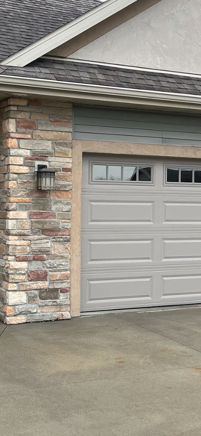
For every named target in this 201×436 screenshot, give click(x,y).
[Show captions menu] (150, 427)
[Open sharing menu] (170, 427)
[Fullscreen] (191, 427)
